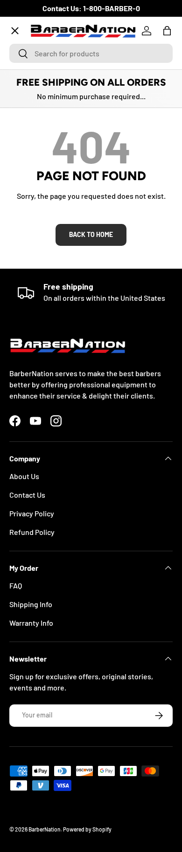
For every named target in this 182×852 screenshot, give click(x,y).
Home (26, 63)
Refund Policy (32, 531)
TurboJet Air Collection (55, 97)
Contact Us (27, 494)
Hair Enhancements (49, 199)
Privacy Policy (31, 513)
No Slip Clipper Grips (50, 165)
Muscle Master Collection (58, 131)
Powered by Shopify (87, 829)
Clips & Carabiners (47, 233)
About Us (24, 476)
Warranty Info (31, 622)
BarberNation (44, 829)
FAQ (15, 585)
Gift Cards (33, 267)
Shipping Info (30, 604)
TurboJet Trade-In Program (61, 301)
